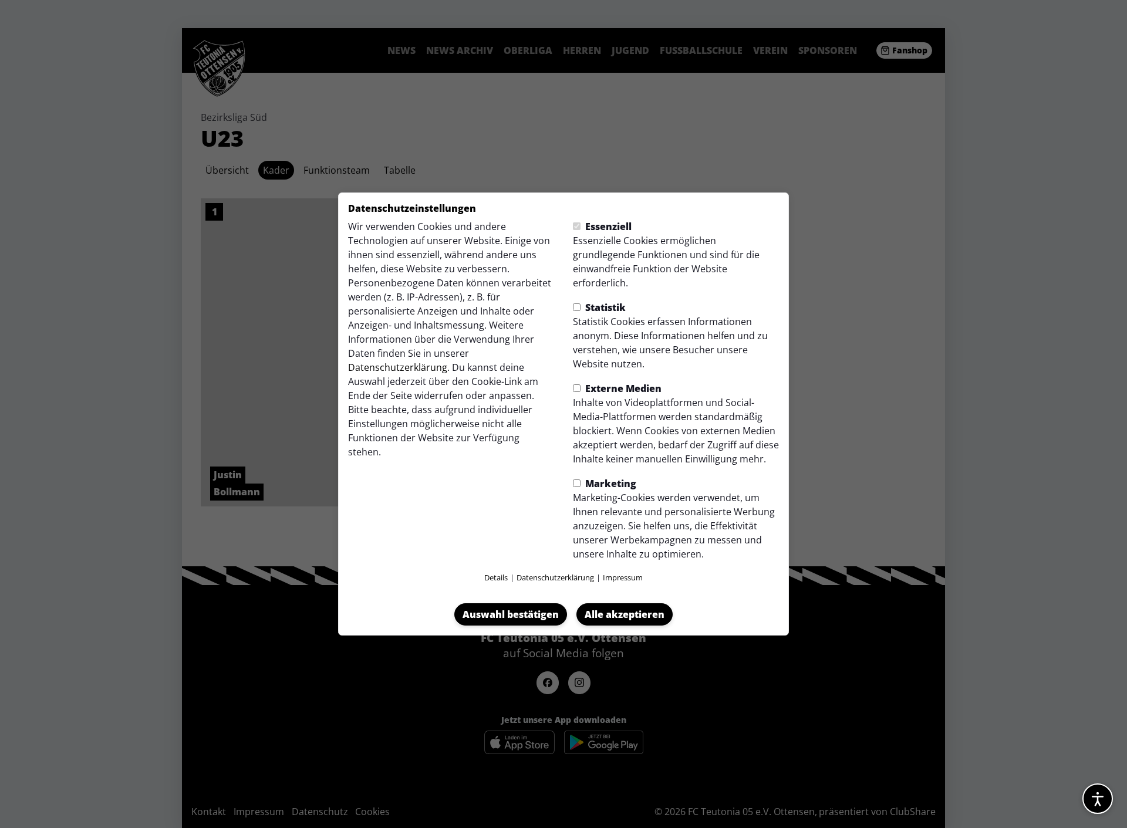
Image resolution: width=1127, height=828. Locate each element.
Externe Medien (622, 388)
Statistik (604, 307)
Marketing (609, 483)
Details (496, 577)
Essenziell (607, 226)
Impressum (623, 577)
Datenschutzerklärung (397, 367)
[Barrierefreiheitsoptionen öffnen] (1097, 798)
